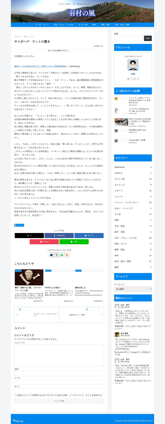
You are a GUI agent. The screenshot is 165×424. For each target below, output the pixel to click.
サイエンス (20, 225)
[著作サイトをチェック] (51, 255)
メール (17, 378)
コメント (19, 343)
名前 (16, 369)
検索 (116, 34)
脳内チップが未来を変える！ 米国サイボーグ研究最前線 (39, 66)
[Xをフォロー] (56, 255)
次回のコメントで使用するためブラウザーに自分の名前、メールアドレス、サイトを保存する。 (60, 395)
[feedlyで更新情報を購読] (61, 255)
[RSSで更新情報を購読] (67, 255)
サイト (17, 386)
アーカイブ (119, 284)
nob (133, 74)
